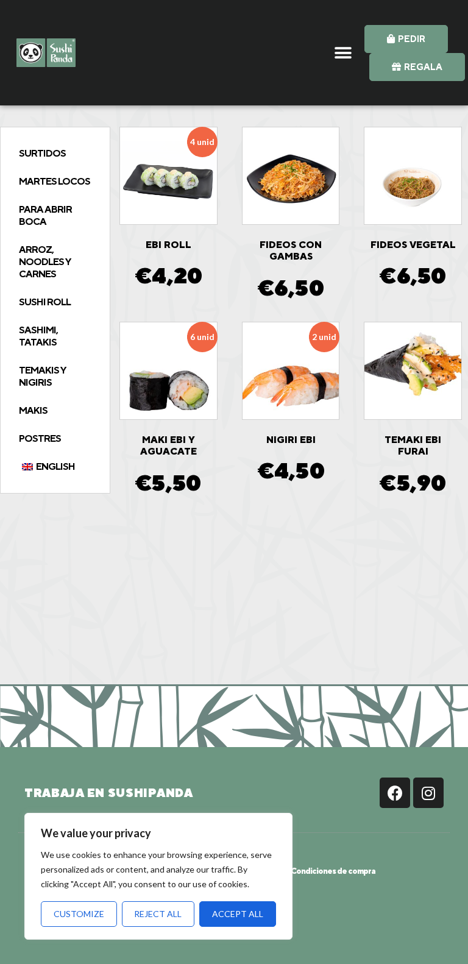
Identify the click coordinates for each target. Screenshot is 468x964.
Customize (79, 914)
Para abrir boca (45, 215)
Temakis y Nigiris (42, 376)
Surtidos (42, 153)
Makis (33, 410)
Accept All (237, 914)
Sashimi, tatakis (38, 336)
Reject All (158, 914)
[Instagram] (428, 793)
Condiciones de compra (333, 871)
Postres (40, 438)
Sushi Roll (45, 302)
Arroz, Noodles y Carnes (45, 262)
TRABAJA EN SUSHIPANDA (108, 792)
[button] (343, 52)
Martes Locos (54, 181)
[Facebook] (395, 793)
